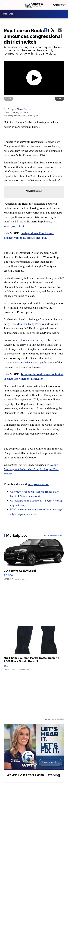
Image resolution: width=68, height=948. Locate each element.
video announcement (30, 340)
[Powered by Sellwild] (59, 719)
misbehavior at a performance (37, 362)
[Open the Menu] (5, 5)
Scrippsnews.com (38, 484)
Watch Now (58, 5)
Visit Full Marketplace (53, 535)
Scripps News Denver (20, 109)
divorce (10, 362)
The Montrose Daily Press (26, 324)
